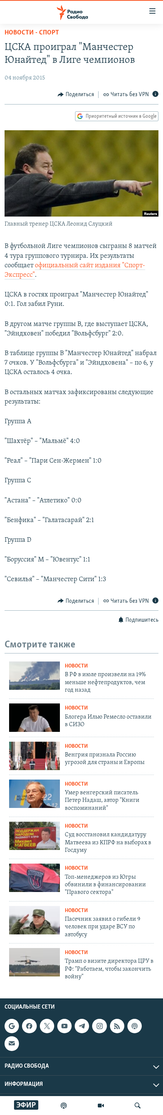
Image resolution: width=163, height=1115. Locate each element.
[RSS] (117, 1026)
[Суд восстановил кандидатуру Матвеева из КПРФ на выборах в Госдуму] (34, 836)
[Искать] (137, 1105)
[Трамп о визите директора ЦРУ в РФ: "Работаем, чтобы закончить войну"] (34, 962)
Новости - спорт (32, 33)
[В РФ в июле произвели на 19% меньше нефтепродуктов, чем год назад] (34, 675)
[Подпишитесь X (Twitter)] (47, 1026)
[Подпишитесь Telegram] (82, 1026)
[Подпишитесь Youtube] (64, 1026)
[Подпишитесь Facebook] (29, 1026)
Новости (76, 666)
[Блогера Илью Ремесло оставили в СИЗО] (34, 717)
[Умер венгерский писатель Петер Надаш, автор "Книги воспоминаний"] (34, 794)
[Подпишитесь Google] (12, 1026)
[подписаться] (12, 1043)
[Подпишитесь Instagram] (99, 1026)
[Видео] (100, 1105)
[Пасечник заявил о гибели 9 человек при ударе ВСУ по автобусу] (34, 920)
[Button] (76, 95)
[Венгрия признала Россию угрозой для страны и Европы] (34, 756)
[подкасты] (63, 1105)
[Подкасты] (134, 1026)
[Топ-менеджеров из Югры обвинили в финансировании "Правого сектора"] (34, 878)
